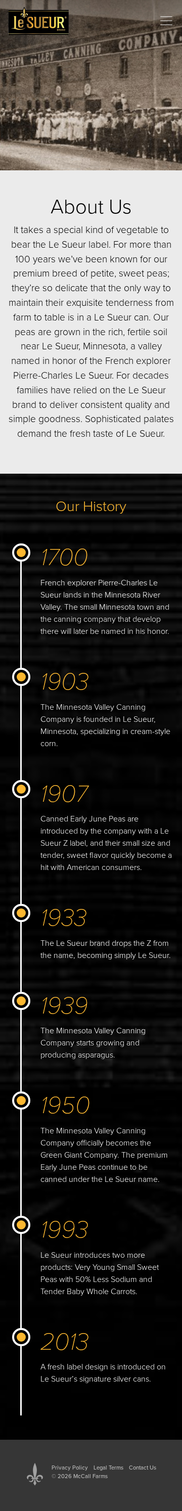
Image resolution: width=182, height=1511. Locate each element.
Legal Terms (108, 1467)
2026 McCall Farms (83, 1476)
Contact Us (142, 1467)
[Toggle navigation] (166, 20)
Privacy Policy (70, 1467)
